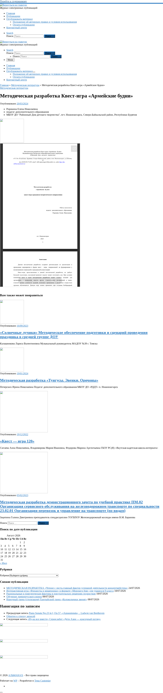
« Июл (3, 563)
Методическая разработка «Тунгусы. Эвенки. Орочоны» (49, 380)
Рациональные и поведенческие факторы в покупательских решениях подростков (51, 593)
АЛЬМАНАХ (15, 675)
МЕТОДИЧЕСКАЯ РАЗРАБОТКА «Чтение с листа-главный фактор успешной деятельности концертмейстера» (67, 588)
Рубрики (4, 575)
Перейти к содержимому (13, 1)
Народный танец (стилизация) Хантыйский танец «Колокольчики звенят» (46, 599)
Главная (4, 85)
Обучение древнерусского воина (24, 596)
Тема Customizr (42, 680)
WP (15, 680)
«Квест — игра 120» (17, 441)
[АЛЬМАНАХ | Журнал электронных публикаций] (13, 5)
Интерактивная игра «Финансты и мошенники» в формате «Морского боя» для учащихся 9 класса (60, 590)
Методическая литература (25, 85)
